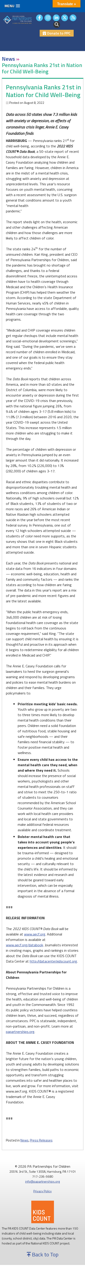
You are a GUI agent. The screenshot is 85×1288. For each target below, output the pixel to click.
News (24, 1140)
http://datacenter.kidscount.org (53, 961)
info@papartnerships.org (42, 1181)
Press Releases (41, 1140)
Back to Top (44, 1254)
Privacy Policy (42, 1191)
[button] (12, 6)
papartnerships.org (20, 1031)
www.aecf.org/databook (24, 945)
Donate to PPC (58, 33)
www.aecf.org (34, 934)
